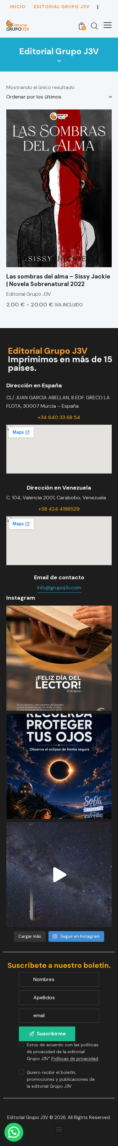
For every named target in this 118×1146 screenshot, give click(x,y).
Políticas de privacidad (74, 1058)
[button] (59, 1129)
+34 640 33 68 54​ (59, 417)
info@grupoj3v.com (59, 587)
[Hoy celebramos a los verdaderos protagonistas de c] (59, 658)
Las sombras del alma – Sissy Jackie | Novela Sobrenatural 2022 (58, 280)
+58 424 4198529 (59, 509)
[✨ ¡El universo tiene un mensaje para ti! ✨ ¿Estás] (59, 874)
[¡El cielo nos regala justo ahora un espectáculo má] (59, 766)
